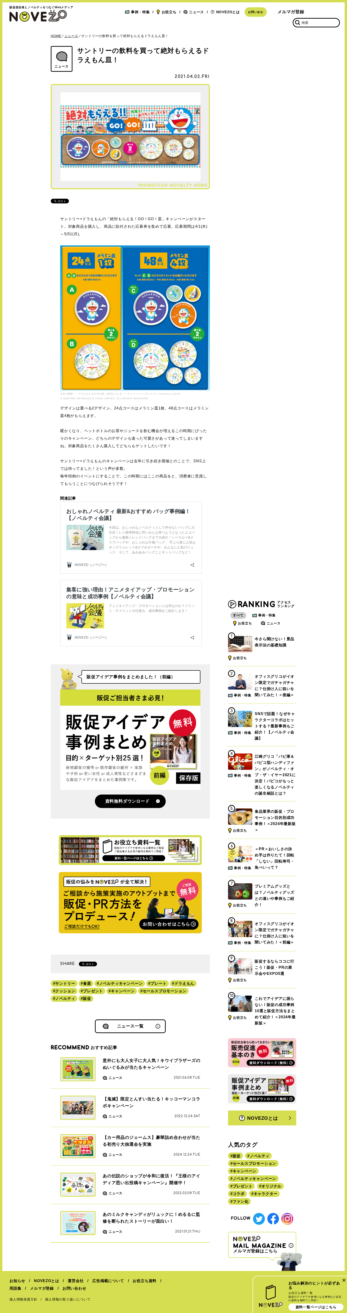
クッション (65, 991)
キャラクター (266, 1194)
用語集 (15, 1288)
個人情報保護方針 (23, 1299)
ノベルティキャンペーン (121, 983)
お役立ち (169, 12)
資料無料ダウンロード (127, 801)
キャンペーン (123, 991)
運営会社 (76, 1281)
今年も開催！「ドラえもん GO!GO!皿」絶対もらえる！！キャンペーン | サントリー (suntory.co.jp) (118, 393)
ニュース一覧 (130, 1026)
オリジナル (271, 1186)
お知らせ (17, 1281)
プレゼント (93, 991)
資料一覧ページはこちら (316, 1307)
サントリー (65, 983)
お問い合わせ (74, 1288)
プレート (158, 983)
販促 (87, 999)
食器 (87, 983)
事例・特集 (140, 12)
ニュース (196, 12)
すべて (238, 615)
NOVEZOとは (228, 12)
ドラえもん (184, 983)
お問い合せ (255, 12)
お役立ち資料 (145, 1281)
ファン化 (241, 1201)
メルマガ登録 (291, 11)
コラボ (239, 1194)
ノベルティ (65, 999)
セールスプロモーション (164, 991)
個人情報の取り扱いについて (67, 1299)
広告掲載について (108, 1281)
